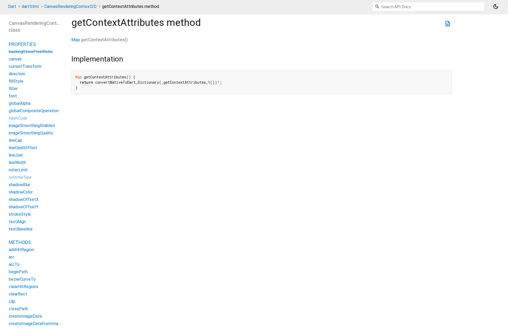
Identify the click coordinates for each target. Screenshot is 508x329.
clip (12, 301)
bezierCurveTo (22, 279)
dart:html (30, 6)
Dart (12, 6)
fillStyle (16, 81)
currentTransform (25, 66)
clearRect (18, 294)
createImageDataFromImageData (40, 323)
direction (17, 73)
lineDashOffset (23, 147)
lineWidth (17, 162)
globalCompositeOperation (34, 110)
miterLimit (18, 169)
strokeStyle (20, 214)
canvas (15, 59)
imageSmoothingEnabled (32, 125)
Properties (22, 44)
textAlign (17, 221)
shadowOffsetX (24, 199)
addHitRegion (21, 249)
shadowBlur (19, 184)
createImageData (25, 316)
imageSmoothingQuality (31, 132)
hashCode (18, 118)
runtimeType (20, 177)
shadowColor (21, 192)
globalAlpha (19, 103)
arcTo (14, 264)
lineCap (15, 140)
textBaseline (21, 229)
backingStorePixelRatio (31, 51)
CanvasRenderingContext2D (70, 6)
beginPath (18, 271)
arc (12, 257)
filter (13, 88)
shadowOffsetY (23, 206)
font (13, 95)
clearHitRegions (23, 286)
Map (75, 39)
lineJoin (16, 155)
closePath (18, 308)
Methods (20, 242)
